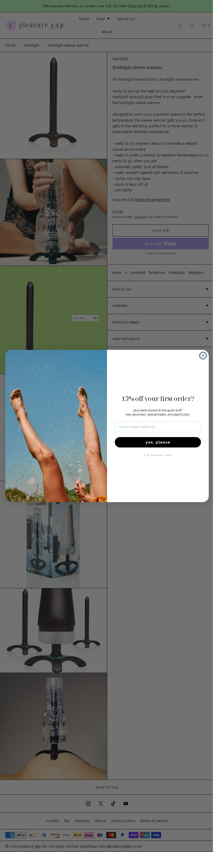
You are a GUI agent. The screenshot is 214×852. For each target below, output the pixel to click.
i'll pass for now (156, 455)
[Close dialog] (201, 355)
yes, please (156, 442)
